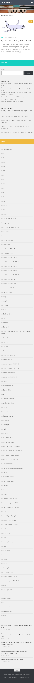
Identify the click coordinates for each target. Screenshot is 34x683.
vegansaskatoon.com (9, 594)
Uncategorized (7, 589)
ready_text (6, 550)
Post (4, 537)
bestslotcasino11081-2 (10, 257)
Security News (7, 568)
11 (4, 158)
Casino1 (5, 338)
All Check (5, 210)
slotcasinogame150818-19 (11, 581)
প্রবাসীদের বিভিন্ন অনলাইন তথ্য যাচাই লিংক (16, 41)
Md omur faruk (5, 132)
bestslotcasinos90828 (9, 283)
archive (5, 214)
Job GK (5, 429)
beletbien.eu (6, 244)
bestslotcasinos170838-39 (11, 275)
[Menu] (31, 2)
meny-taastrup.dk (8, 481)
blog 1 (5, 301)
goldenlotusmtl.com (9, 403)
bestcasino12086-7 (9, 249)
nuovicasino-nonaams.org (10, 498)
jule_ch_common (8, 442)
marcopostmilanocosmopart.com (13, 468)
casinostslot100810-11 (10, 377)
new (4, 490)
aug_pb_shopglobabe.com (11, 227)
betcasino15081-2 (8, 288)
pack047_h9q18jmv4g (9, 520)
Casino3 (5, 346)
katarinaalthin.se (8, 464)
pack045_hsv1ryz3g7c (9, 516)
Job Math (5, 433)
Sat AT (5, 559)
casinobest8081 (7, 360)
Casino (5, 318)
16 (4, 166)
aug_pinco (6, 231)
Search (3, 69)
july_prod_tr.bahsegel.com (11, 455)
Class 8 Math (7, 390)
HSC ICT (5, 412)
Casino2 (5, 342)
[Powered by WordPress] (10, 677)
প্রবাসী (2, 37)
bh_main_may (7, 292)
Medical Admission (8, 477)
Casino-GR (6, 327)
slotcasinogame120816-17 (11, 576)
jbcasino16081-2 (8, 416)
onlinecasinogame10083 (10, 503)
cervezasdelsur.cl (8, 386)
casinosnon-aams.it (9, 373)
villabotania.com (7, 598)
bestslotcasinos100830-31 (11, 262)
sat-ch (5, 563)
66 (4, 201)
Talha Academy (6, 2)
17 (4, 171)
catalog (5, 381)
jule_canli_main (8, 438)
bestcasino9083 (7, 253)
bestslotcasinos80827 (9, 279)
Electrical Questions (9, 399)
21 (4, 179)
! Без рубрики (7, 149)
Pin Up (5, 529)
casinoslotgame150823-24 (11, 368)
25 (4, 184)
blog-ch (5, 305)
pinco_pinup (6, 533)
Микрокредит (7, 611)
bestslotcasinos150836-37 (11, 270)
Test (4, 585)
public (5, 546)
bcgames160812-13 (9, 240)
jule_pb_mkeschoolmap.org (11, 446)
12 (4, 162)
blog (4, 296)
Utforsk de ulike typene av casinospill (12, 101)
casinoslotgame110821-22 (11, 364)
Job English (6, 425)
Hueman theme (26, 677)
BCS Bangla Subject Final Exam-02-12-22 (18, 117)
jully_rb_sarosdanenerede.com (12, 451)
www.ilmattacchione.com (10, 607)
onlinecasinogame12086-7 (11, 507)
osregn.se (6, 511)
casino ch (5, 323)
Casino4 (5, 351)
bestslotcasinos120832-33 (11, 266)
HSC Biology (6, 407)
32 (31, 21)
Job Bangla (6, 420)
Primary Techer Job (8, 542)
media (5, 472)
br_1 (4, 310)
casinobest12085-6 (9, 355)
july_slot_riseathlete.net (10, 459)
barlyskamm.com (8, 236)
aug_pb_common (8, 223)
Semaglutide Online (9, 572)
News (5, 494)
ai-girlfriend (6, 205)
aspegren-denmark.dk (9, 218)
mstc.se (5, 485)
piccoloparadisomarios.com (11, 524)
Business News (7, 314)
